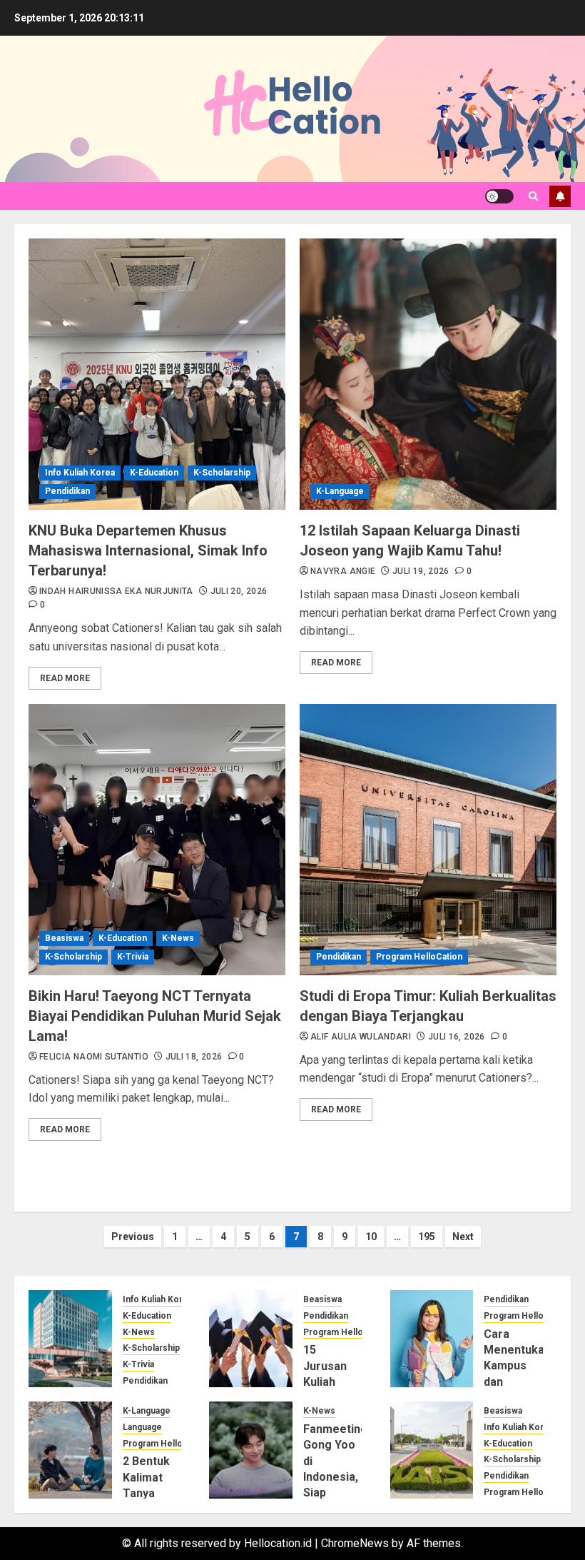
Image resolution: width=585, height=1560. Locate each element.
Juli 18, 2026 (194, 1057)
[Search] (533, 196)
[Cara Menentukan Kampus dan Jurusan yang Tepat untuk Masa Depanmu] (432, 1338)
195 (426, 1236)
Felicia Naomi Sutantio (93, 1057)
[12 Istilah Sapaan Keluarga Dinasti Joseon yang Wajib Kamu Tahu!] (428, 374)
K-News (178, 938)
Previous (132, 1236)
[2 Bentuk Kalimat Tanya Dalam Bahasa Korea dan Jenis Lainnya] (70, 1450)
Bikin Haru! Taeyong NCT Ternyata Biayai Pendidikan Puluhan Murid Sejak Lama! (155, 1016)
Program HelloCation (419, 957)
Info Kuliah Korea (80, 473)
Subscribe (560, 196)
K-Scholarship (221, 473)
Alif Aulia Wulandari (360, 1037)
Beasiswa (64, 938)
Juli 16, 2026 (456, 1037)
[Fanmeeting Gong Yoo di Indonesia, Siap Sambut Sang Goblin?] (250, 1450)
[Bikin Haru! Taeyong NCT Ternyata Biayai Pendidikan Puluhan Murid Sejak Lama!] (157, 839)
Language (142, 1427)
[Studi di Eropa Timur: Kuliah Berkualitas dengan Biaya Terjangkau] (428, 839)
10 (371, 1236)
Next (463, 1236)
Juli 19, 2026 (420, 571)
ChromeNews (355, 1543)
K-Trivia (132, 957)
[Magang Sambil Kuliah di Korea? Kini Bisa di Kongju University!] (70, 1338)
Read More (65, 678)
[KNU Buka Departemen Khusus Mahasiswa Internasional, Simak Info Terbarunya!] (157, 374)
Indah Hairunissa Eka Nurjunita (116, 591)
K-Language (340, 491)
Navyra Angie (342, 571)
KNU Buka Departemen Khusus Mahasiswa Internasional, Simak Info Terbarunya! (148, 550)
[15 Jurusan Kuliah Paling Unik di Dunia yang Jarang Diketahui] (250, 1338)
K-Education (154, 473)
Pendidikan (67, 491)
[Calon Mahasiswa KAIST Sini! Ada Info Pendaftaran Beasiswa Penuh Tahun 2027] (432, 1450)
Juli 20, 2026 (239, 591)
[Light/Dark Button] (499, 196)
